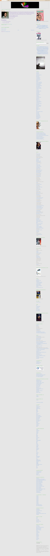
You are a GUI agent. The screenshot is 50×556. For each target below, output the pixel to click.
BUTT (37, 439)
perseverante (40, 27)
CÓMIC (42, 27)
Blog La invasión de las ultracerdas (40, 527)
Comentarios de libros (38, 362)
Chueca (37, 530)
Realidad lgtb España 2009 (43, 51)
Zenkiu (37, 539)
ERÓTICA (47, 27)
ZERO (37, 426)
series (42, 48)
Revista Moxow (38, 363)
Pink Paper (37, 461)
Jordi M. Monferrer (38, 94)
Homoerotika (37, 281)
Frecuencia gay (38, 532)
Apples (37, 517)
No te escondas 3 (38, 310)
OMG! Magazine (38, 456)
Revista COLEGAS (38, 415)
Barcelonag (37, 405)
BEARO (37, 435)
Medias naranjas (38, 213)
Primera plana (37, 356)
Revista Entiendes (38, 417)
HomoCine (37, 534)
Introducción (37, 478)
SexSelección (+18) (45, 52)
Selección (37, 286)
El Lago (37, 182)
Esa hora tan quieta (38, 188)
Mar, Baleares (37, 389)
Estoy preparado (38, 256)
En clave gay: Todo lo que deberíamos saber (41, 341)
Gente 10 (37, 447)
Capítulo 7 (37, 501)
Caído (37, 163)
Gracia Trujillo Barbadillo (39, 85)
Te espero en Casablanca (38, 226)
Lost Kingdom (37, 307)
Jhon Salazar (37, 93)
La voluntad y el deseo (38, 350)
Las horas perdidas (38, 306)
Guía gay (37, 533)
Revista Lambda (38, 418)
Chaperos (37, 27)
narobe (37, 454)
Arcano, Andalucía (38, 386)
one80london (37, 457)
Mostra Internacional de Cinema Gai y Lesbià (41, 513)
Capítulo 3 (37, 497)
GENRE (37, 446)
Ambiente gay (37, 525)
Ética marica (37, 358)
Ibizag (37, 409)
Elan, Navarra (37, 391)
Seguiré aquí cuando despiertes (39, 221)
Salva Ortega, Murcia (38, 384)
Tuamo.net (37, 264)
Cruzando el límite (38, 165)
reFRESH (37, 463)
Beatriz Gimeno (38, 75)
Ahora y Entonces (38, 155)
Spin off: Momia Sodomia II (39, 505)
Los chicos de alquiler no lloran (39, 207)
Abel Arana (37, 72)
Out (36, 458)
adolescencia (38, 25)
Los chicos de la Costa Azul (39, 208)
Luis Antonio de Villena (38, 103)
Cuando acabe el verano (38, 166)
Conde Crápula (42, 50)
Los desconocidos (38, 210)
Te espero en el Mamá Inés (39, 227)
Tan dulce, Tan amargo (38, 224)
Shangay (37, 422)
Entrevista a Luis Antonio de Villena (40, 486)
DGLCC (37, 441)
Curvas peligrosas (38, 167)
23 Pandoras (37, 279)
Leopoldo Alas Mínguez (38, 101)
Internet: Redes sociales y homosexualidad (40, 374)
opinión (44, 47)
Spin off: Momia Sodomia (39, 504)
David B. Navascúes (38, 79)
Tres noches (37, 230)
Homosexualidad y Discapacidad (39, 375)
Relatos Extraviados (41, 47)
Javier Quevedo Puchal (38, 472)
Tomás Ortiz (37, 118)
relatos (42, 49)
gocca (37, 518)
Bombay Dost (37, 437)
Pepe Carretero (37, 114)
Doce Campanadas (38, 172)
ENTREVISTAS (40, 48)
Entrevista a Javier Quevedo (39, 484)
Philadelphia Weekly (38, 460)
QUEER (37, 462)
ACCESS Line (37, 430)
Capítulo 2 (37, 396)
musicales (38, 47)
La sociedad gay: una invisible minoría (40, 349)
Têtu (36, 466)
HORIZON (37, 449)
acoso (45, 27)
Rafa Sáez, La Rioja (38, 392)
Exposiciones (46, 46)
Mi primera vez (38, 351)
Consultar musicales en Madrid (39, 402)
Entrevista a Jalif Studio (38, 483)
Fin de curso (37, 190)
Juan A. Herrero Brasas (38, 97)
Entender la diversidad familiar (39, 342)
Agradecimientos (38, 491)
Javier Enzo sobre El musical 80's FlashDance (41, 134)
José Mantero (37, 96)
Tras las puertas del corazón (39, 229)
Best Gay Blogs (38, 526)
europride (37, 444)
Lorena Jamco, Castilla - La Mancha (40, 382)
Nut (36, 110)
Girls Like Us (37, 448)
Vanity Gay (37, 425)
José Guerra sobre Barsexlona (39, 136)
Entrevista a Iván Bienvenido (39, 482)
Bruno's (37, 438)
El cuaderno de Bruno (38, 176)
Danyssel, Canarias (38, 385)
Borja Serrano (37, 76)
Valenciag (37, 424)
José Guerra (37, 95)
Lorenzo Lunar (37, 102)
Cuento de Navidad (46, 53)
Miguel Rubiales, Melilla (39, 380)
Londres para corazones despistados (40, 205)
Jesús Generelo (37, 92)
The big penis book (38, 329)
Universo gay (37, 538)
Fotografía (47, 25)
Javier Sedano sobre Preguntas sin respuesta (41, 133)
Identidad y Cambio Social (39, 346)
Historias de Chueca (38, 192)
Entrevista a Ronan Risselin (39, 489)
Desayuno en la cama (38, 280)
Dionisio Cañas (38, 80)
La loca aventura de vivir (39, 198)
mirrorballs (37, 452)
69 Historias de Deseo (38, 336)
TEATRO (43, 53)
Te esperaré (37, 225)
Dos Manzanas (37, 531)
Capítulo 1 (37, 395)
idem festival (37, 511)
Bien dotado (37, 160)
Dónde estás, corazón (38, 174)
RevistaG (37, 421)
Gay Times (37, 445)
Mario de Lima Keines (38, 106)
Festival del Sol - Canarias (39, 510)
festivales (45, 50)
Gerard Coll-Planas (38, 84)
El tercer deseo (37, 185)
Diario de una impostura (38, 171)
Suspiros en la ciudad (38, 521)
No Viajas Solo (37, 218)
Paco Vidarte (37, 112)
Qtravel (37, 414)
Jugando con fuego (38, 257)
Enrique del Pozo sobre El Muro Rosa (40, 137)
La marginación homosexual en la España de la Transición (42, 348)
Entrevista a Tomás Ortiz (38, 490)
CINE (39, 46)
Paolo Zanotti (37, 113)
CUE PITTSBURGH (38, 440)
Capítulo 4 (37, 498)
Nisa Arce (37, 109)
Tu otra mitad (37, 231)
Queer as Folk (37, 520)
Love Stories (41, 52)
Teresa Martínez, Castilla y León (39, 388)
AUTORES (38, 51)
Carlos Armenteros (38, 77)
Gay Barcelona (37, 407)
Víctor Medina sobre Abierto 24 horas (40, 132)
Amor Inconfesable (38, 158)
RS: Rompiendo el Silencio (39, 464)
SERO (37, 222)
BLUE (37, 436)
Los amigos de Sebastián (39, 206)
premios (41, 53)
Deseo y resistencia (38, 339)
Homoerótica (37, 535)
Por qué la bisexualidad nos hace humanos (40, 355)
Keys (36, 305)
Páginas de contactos (38, 284)
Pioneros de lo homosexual (39, 354)
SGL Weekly (37, 465)
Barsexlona (37, 159)
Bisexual (44, 27)
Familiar (42, 28)
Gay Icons (47, 50)
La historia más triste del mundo (39, 197)
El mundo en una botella (39, 184)
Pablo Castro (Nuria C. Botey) (39, 111)
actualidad (38, 46)
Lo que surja (37, 519)
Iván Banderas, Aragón (38, 381)
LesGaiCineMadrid (38, 512)
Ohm (36, 455)
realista (43, 28)
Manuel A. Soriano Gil (38, 105)
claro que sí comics (38, 406)
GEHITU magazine (38, 408)
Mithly (37, 453)
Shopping (39, 53)
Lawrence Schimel (38, 100)
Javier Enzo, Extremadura (39, 383)
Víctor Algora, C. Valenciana (39, 390)
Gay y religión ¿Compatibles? (39, 376)
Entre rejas (37, 255)
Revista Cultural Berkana (39, 416)
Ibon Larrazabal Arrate (38, 87)
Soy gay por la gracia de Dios (39, 223)
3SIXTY (37, 429)
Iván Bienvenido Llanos (38, 88)
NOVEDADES (38, 50)
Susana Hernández (38, 117)
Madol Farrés (37, 104)
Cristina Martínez (38, 78)
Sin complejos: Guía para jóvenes (39, 357)
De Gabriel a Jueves (38, 168)
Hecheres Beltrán (38, 86)
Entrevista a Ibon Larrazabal (39, 481)
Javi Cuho (37, 89)
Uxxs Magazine (38, 423)
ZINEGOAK (37, 514)
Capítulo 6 (37, 500)
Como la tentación (38, 164)
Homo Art (37, 325)
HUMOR (43, 25)
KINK (37, 410)
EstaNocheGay (37, 361)
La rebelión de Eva (38, 201)
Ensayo (41, 25)
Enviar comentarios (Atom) (7, 31)
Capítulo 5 (37, 499)
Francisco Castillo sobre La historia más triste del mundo (42, 135)
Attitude (37, 433)
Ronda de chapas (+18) (42, 46)
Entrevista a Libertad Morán (39, 485)
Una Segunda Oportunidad (39, 234)
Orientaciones (37, 413)
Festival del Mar (38, 509)
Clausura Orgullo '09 (38, 492)
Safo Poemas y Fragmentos (39, 285)
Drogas (45, 28)
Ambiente (37, 432)
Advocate (37, 431)
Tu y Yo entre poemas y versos (39, 287)
